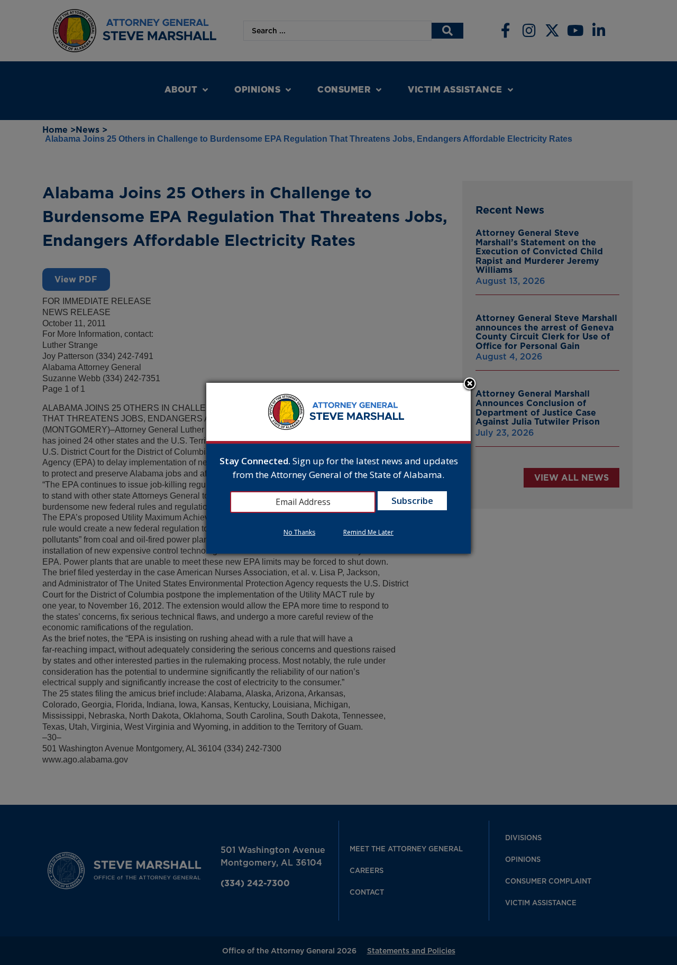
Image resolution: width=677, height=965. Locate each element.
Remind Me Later (368, 532)
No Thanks (299, 532)
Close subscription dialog (470, 384)
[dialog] (338, 468)
